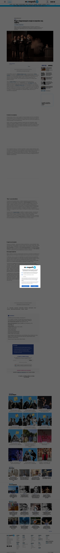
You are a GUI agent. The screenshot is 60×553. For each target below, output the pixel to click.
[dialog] (30, 276)
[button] (30, 276)
